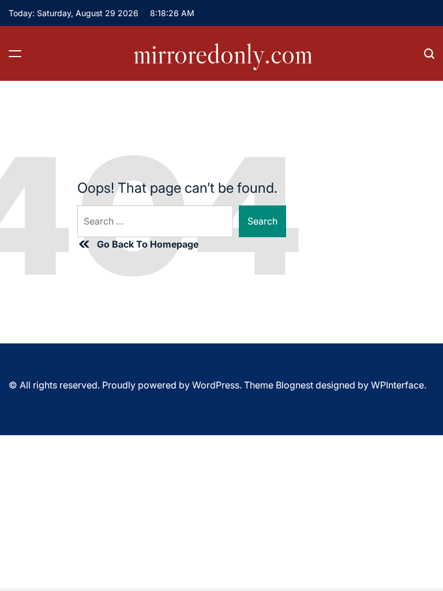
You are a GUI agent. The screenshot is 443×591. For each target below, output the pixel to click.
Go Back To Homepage (147, 244)
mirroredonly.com (223, 54)
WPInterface (397, 385)
